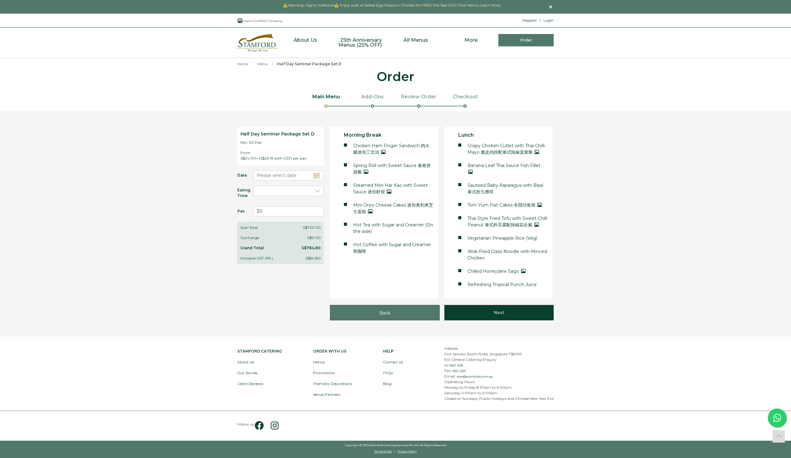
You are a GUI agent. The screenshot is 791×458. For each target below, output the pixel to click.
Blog (387, 383)
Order (526, 39)
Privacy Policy (407, 451)
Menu (262, 64)
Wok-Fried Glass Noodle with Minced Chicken (507, 255)
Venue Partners (326, 394)
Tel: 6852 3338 (453, 365)
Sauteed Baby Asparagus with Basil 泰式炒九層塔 (505, 188)
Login (549, 20)
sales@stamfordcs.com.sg (475, 376)
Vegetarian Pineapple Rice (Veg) (502, 238)
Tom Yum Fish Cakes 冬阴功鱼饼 (502, 205)
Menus (319, 362)
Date (240, 175)
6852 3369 (459, 371)
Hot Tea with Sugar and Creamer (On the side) (393, 228)
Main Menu (326, 97)
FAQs (388, 372)
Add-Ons (372, 97)
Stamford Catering (259, 351)
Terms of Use (383, 451)
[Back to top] (778, 436)
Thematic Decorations (332, 383)
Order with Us (329, 351)
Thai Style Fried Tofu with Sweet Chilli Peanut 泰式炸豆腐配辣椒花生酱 (507, 222)
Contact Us (393, 362)
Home (242, 64)
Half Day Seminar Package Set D (309, 64)
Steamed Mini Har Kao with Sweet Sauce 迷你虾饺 (390, 188)
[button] (551, 7)
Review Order (419, 97)
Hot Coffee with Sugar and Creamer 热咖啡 (392, 248)
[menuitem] (305, 43)
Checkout (465, 97)
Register (529, 20)
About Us (245, 362)
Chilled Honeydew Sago (493, 271)
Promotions (323, 372)
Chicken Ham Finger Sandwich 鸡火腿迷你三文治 (391, 149)
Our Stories (247, 372)
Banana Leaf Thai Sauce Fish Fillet (503, 165)
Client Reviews (250, 383)
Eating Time (240, 193)
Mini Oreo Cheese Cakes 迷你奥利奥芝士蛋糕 (393, 208)
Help (388, 351)
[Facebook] (259, 425)
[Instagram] (272, 425)
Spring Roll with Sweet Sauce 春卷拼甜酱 (392, 169)
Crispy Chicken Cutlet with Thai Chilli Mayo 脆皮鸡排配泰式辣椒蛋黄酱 (506, 149)
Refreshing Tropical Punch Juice (502, 284)
